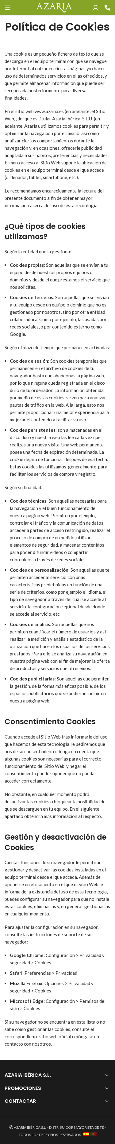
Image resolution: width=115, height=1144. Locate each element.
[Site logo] (54, 7)
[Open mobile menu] (8, 8)
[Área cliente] (96, 8)
